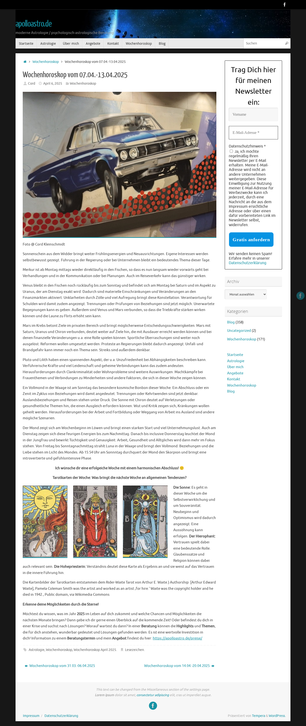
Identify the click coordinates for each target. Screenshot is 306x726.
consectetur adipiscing (153, 695)
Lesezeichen (134, 650)
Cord (31, 84)
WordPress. (277, 716)
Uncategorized (239, 330)
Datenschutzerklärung (247, 263)
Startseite (235, 355)
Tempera (258, 716)
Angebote (235, 373)
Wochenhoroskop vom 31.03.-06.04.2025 (62, 666)
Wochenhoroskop (46, 62)
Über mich (235, 367)
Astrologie (36, 650)
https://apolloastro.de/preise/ (177, 638)
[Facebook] (284, 4)
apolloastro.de (34, 24)
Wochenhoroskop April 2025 (95, 650)
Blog (231, 322)
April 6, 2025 (52, 84)
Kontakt (233, 379)
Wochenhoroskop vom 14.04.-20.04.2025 (177, 666)
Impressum (31, 716)
